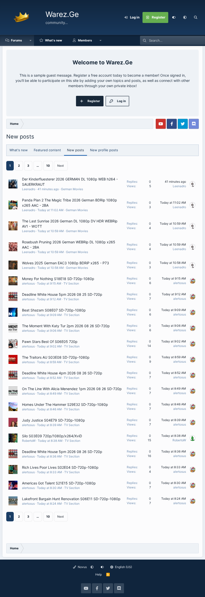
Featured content (47, 150)
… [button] (37, 165)
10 (48, 165)
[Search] (195, 17)
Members (85, 40)
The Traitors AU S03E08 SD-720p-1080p (56, 357)
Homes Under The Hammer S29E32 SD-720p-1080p (65, 404)
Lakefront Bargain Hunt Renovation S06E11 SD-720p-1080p (71, 499)
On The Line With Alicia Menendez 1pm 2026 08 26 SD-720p (72, 389)
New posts (75, 150)
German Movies (72, 189)
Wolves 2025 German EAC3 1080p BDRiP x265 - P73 (65, 263)
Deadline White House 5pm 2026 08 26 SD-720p (62, 451)
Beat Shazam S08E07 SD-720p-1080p (54, 310)
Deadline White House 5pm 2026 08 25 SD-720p (62, 294)
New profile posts (104, 150)
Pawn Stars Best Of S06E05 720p (50, 341)
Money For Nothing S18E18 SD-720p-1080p (58, 279)
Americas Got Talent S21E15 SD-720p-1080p (59, 483)
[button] (184, 17)
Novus (82, 567)
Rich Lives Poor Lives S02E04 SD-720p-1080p (60, 467)
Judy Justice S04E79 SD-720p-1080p (53, 420)
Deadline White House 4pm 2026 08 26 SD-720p (62, 373)
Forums (16, 40)
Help (98, 574)
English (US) (123, 567)
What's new (53, 40)
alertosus (28, 283)
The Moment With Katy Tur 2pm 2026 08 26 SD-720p (66, 326)
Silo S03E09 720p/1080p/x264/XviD (52, 436)
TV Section (71, 283)
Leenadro (28, 189)
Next (60, 165)
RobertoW (29, 441)
